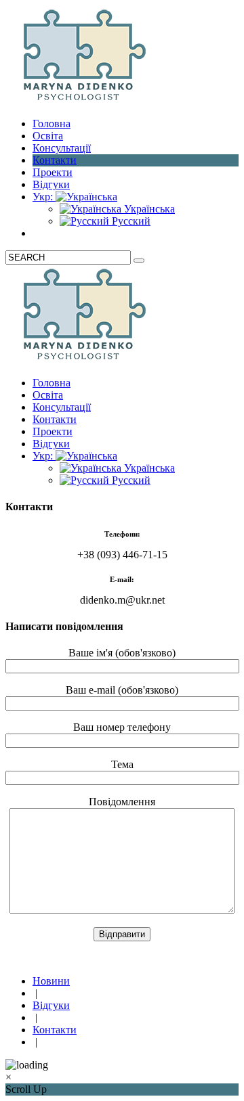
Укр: (44, 196)
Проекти (53, 172)
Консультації (62, 148)
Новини (51, 981)
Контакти (55, 160)
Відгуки (51, 184)
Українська (148, 209)
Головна (51, 123)
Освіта (48, 135)
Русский (129, 221)
